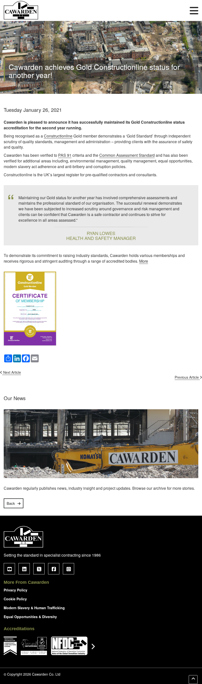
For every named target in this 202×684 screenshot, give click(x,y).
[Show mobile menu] (194, 10)
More (143, 261)
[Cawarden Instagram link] (68, 568)
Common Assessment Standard (127, 155)
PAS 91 (64, 155)
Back (11, 503)
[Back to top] (193, 679)
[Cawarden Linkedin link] (24, 568)
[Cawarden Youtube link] (9, 568)
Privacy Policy (15, 589)
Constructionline (58, 136)
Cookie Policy (15, 598)
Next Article (11, 372)
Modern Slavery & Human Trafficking (34, 607)
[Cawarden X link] (39, 568)
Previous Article (187, 377)
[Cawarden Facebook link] (53, 568)
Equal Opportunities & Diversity (30, 616)
